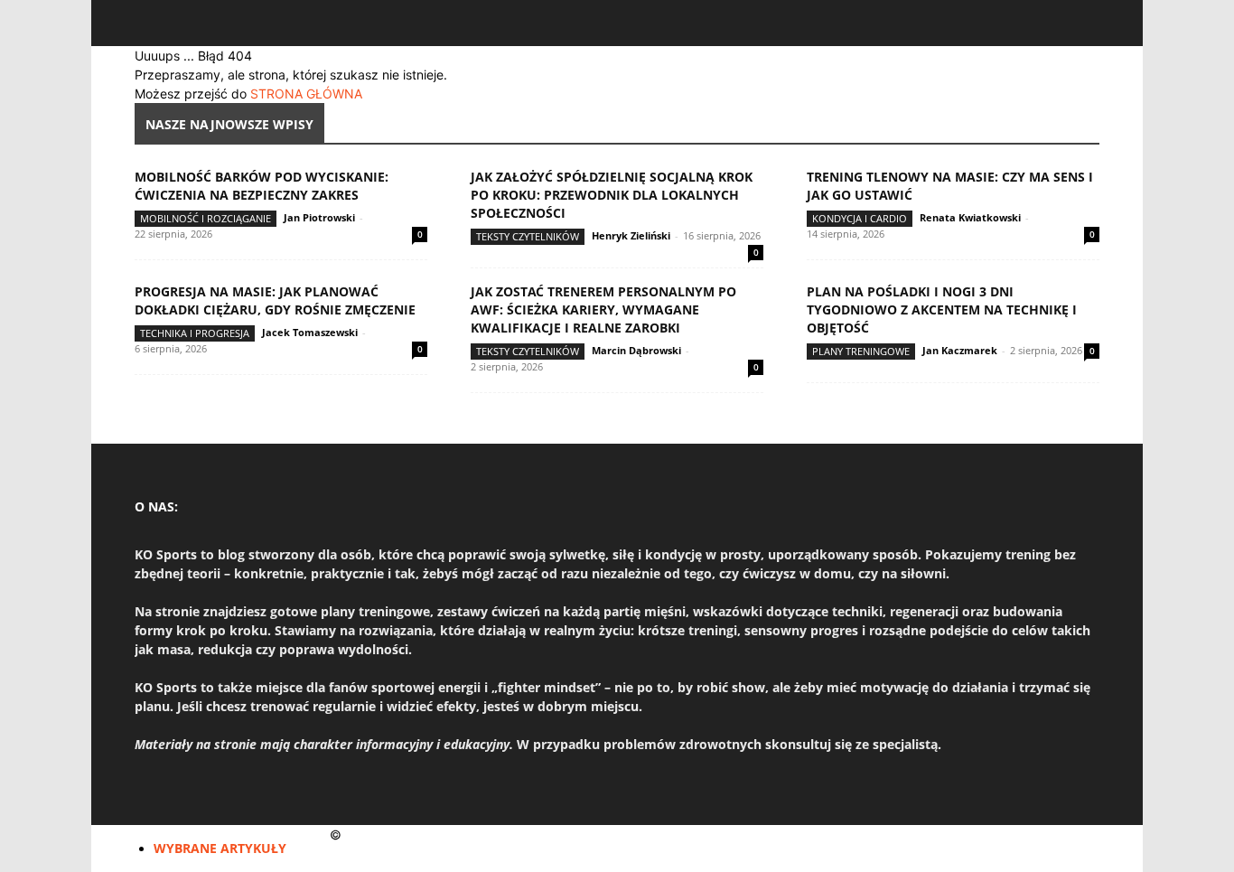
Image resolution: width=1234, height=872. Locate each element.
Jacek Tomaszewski (310, 332)
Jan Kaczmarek (959, 350)
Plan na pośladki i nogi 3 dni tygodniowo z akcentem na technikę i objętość (942, 309)
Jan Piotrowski (319, 217)
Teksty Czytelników (527, 236)
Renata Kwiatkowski (970, 217)
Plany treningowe (861, 351)
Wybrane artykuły (220, 848)
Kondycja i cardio (859, 218)
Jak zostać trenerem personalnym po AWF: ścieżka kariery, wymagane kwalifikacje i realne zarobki (603, 309)
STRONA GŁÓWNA (306, 93)
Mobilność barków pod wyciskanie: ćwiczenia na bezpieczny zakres (261, 185)
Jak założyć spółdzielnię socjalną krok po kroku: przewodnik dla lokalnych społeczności (612, 194)
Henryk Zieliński (631, 235)
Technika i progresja (194, 333)
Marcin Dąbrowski (636, 350)
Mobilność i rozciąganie (205, 218)
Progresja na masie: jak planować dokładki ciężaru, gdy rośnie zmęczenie (275, 300)
